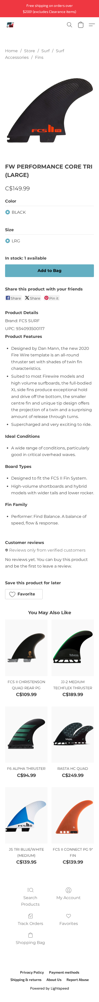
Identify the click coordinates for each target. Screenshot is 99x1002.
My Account (68, 897)
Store (29, 50)
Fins (39, 57)
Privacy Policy (32, 972)
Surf (45, 50)
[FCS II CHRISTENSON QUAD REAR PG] (26, 648)
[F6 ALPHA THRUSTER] (26, 734)
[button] (10, 24)
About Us (53, 979)
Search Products (30, 901)
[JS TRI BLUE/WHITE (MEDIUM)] (26, 815)
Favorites (68, 923)
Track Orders (30, 923)
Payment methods (64, 972)
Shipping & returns (25, 979)
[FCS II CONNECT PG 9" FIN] (73, 815)
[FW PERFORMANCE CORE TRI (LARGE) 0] (49, 110)
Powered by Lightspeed (49, 988)
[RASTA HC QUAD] (73, 734)
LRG (16, 241)
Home (11, 50)
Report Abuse (78, 979)
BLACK (19, 212)
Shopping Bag (30, 942)
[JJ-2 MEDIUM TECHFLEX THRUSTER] (73, 648)
